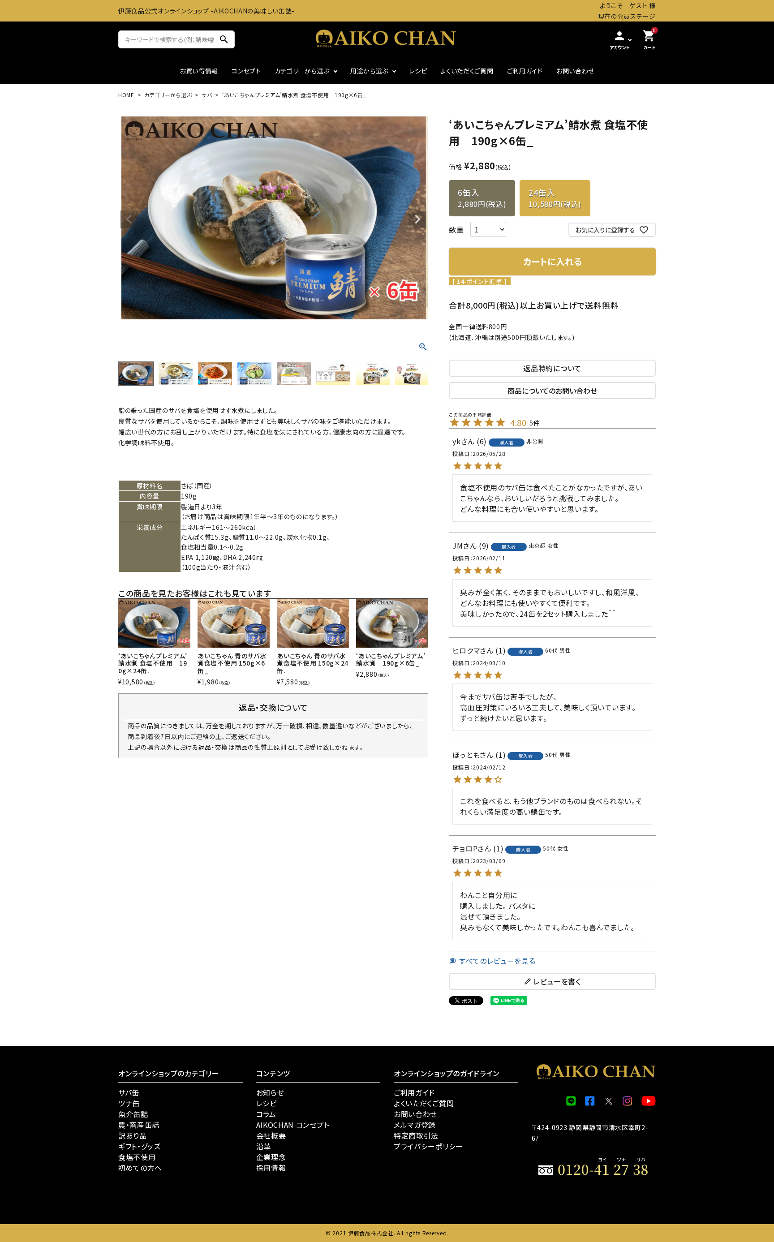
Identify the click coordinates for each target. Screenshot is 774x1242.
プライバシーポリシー (428, 1146)
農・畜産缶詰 (138, 1124)
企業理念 (271, 1157)
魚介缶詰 (133, 1114)
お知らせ (270, 1092)
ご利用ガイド (525, 70)
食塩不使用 (137, 1157)
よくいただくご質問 (466, 70)
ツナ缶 (129, 1103)
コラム (266, 1114)
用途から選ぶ (369, 70)
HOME (126, 95)
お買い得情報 (199, 70)
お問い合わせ (575, 70)
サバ (207, 95)
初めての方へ (140, 1167)
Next (417, 219)
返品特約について (552, 368)
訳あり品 (132, 1135)
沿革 (263, 1146)
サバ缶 (128, 1092)
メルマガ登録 (415, 1124)
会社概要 (271, 1135)
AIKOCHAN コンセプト (293, 1124)
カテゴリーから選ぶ (302, 70)
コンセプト (246, 70)
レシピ (418, 70)
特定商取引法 (416, 1135)
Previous (129, 219)
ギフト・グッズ (139, 1146)
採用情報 (271, 1167)
